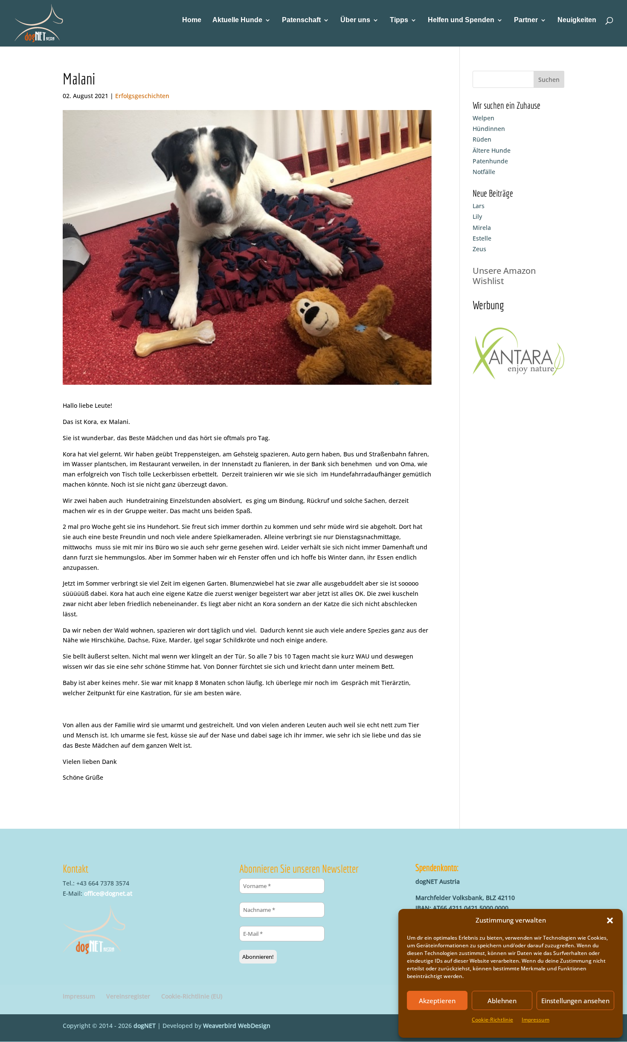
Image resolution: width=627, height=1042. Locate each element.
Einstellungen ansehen (575, 1000)
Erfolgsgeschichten (142, 96)
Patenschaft (301, 20)
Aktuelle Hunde (237, 20)
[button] (610, 920)
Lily (477, 216)
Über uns (355, 20)
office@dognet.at (108, 893)
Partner (526, 20)
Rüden (482, 139)
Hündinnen (489, 129)
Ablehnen (502, 1000)
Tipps (399, 20)
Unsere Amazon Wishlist (504, 276)
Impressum (535, 1019)
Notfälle (484, 172)
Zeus (479, 249)
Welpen (483, 118)
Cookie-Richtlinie (492, 1019)
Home (191, 20)
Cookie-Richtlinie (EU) (191, 996)
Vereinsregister (128, 996)
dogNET (145, 1026)
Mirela (482, 227)
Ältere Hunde (492, 150)
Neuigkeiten (576, 20)
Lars (479, 206)
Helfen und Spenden (461, 20)
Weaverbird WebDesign (236, 1026)
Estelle (482, 238)
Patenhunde (490, 161)
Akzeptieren (437, 1000)
